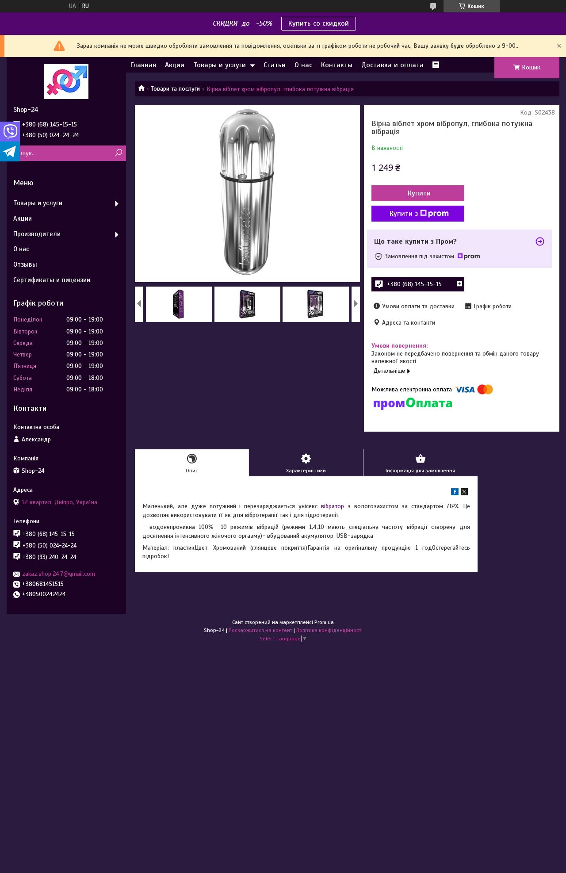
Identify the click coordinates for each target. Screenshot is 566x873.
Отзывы (25, 264)
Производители (37, 234)
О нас (303, 65)
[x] (464, 493)
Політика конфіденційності (329, 630)
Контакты (336, 65)
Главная (143, 65)
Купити (419, 193)
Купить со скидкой (318, 23)
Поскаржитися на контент (260, 630)
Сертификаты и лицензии (51, 280)
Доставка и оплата (392, 65)
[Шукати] (118, 153)
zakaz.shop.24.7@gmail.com (58, 574)
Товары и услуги (219, 65)
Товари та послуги (175, 88)
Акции (174, 65)
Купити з (404, 213)
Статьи (275, 65)
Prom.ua (324, 622)
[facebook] (455, 493)
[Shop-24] (66, 81)
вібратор (332, 506)
